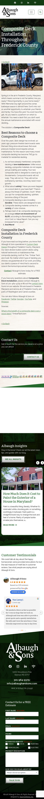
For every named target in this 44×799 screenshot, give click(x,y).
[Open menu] (31, 12)
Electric (35, 748)
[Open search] (40, 12)
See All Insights (13, 459)
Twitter (13, 299)
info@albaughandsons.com (22, 683)
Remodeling (13, 748)
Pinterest (5, 302)
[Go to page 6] (23, 630)
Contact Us (33, 357)
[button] (42, 462)
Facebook (5, 299)
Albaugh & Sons (18, 579)
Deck (22, 744)
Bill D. (15, 600)
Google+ (20, 299)
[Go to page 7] (25, 630)
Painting (35, 744)
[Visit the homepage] (22, 652)
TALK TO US (14, 780)
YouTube (28, 299)
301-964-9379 (22, 679)
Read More (8, 525)
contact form (37, 283)
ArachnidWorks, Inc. (27, 797)
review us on (17, 592)
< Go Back (5, 62)
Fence (11, 744)
